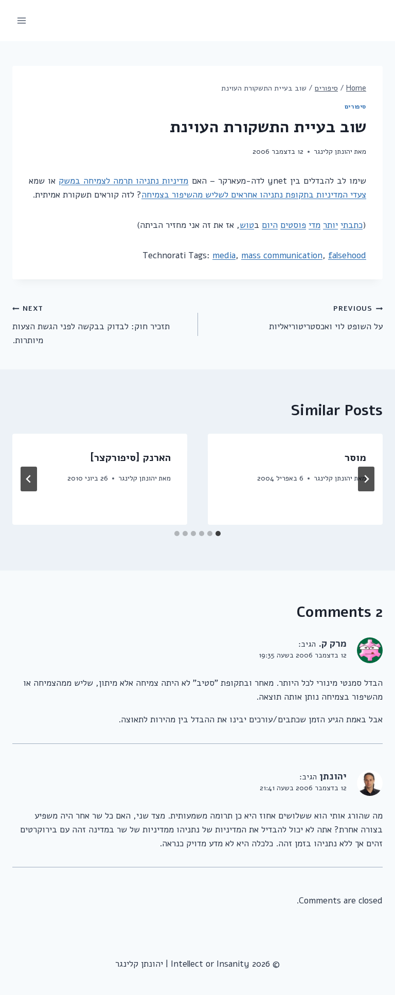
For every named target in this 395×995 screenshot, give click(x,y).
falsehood (347, 255)
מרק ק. (332, 643)
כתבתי (351, 225)
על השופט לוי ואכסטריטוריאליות (326, 318)
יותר (330, 225)
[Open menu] (21, 20)
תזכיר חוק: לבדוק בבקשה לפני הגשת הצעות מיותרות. (91, 325)
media (224, 255)
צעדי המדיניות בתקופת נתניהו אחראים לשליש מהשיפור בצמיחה (253, 195)
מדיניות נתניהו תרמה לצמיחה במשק (123, 181)
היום (270, 225)
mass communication (281, 255)
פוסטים (293, 225)
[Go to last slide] (366, 479)
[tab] (218, 533)
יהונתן (333, 776)
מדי (314, 225)
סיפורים (355, 106)
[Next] (29, 479)
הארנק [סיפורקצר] (130, 458)
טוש (247, 225)
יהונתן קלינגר (333, 151)
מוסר (355, 458)
